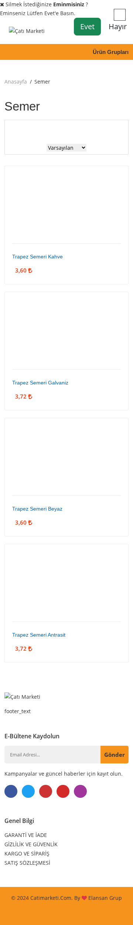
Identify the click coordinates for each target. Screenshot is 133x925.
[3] (51, 130)
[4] (64, 130)
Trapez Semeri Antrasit (38, 635)
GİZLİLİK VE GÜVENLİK (31, 844)
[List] (78, 130)
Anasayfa (15, 81)
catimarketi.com (50, 897)
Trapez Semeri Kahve (37, 257)
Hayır (118, 26)
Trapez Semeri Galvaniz (40, 383)
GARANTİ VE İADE (25, 834)
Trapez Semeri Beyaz (37, 509)
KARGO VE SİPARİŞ (27, 853)
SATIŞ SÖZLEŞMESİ (27, 862)
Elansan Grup (105, 897)
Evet (87, 26)
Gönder (114, 754)
